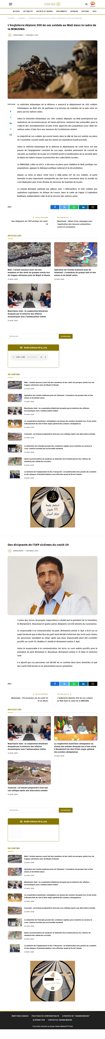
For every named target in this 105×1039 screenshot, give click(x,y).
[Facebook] (11, 112)
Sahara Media (18, 35)
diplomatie (61, 11)
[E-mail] (11, 135)
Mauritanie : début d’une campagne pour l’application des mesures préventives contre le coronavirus (74, 224)
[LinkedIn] (11, 123)
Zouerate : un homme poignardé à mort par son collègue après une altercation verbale (59, 434)
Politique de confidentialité (45, 1016)
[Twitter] (11, 117)
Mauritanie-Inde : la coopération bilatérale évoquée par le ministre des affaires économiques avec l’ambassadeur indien (28, 314)
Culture (85, 11)
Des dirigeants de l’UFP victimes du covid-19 (30, 223)
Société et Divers (44, 11)
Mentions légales (20, 1016)
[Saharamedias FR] (52, 4)
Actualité (28, 11)
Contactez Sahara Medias (60, 1020)
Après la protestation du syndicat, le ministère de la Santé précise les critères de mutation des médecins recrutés (57, 460)
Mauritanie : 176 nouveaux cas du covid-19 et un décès (29, 699)
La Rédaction (39, 1020)
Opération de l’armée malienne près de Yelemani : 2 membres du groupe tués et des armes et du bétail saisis (75, 273)
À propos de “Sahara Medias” (76, 1016)
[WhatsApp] (11, 129)
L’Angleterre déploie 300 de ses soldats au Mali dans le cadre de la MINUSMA (75, 699)
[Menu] (10, 4)
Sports (96, 11)
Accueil (16, 11)
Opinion (74, 11)
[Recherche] (86, 4)
